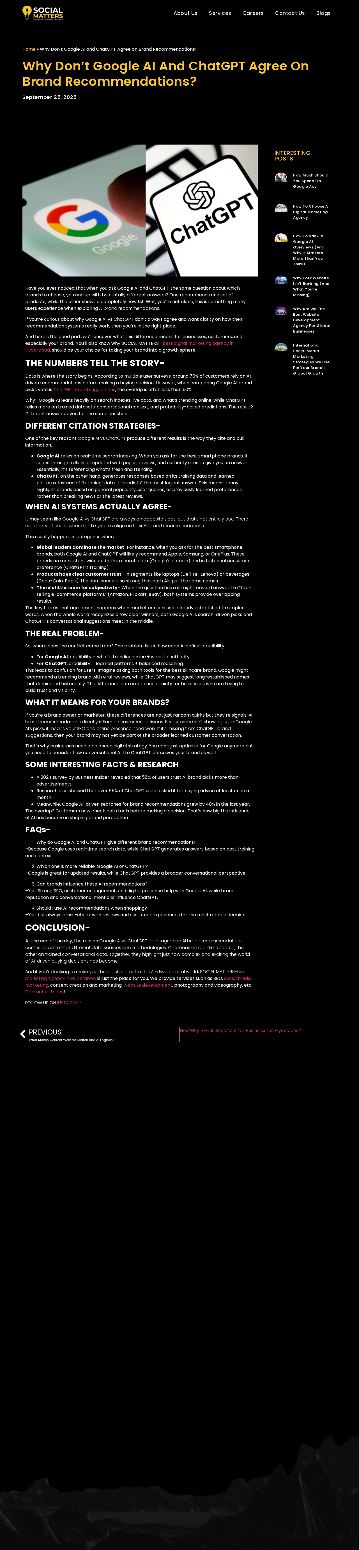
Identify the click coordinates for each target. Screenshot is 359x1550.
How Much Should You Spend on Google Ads (310, 181)
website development (148, 985)
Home (29, 49)
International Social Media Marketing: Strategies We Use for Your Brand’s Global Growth (311, 359)
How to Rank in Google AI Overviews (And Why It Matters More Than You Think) (308, 250)
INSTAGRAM (69, 1003)
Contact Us (290, 13)
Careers (253, 13)
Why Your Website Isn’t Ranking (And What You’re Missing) (311, 286)
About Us (186, 13)
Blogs (323, 13)
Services (220, 13)
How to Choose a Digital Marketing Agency (310, 212)
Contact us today (44, 992)
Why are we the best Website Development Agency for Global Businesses (311, 320)
